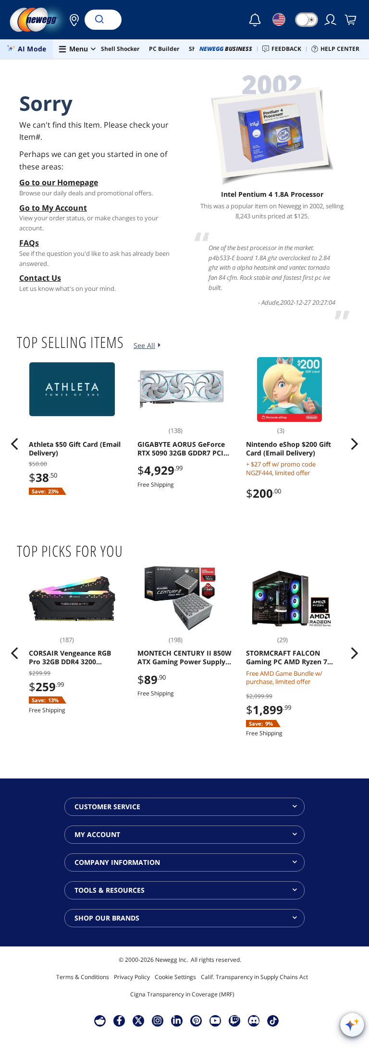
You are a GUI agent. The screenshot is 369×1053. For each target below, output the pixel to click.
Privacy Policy (132, 977)
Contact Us (40, 278)
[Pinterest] (196, 1020)
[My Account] (331, 19)
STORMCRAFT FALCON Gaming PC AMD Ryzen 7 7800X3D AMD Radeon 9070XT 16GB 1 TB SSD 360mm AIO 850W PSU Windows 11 (286, 657)
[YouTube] (215, 1020)
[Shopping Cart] (351, 19)
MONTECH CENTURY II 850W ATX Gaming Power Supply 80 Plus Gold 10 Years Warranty (184, 657)
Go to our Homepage (58, 182)
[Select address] (71, 19)
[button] (71, 19)
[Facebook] (119, 1020)
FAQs (29, 243)
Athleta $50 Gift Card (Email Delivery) (75, 448)
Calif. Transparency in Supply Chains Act (254, 977)
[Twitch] (234, 1020)
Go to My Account (53, 208)
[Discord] (253, 1020)
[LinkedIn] (177, 1020)
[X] (138, 1020)
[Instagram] (157, 1020)
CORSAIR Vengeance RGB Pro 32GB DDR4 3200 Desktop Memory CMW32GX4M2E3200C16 (70, 657)
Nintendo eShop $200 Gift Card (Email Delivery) (288, 448)
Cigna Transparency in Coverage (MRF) (182, 994)
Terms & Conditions (82, 977)
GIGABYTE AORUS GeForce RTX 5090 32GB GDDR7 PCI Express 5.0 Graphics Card (181, 448)
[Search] (99, 20)
